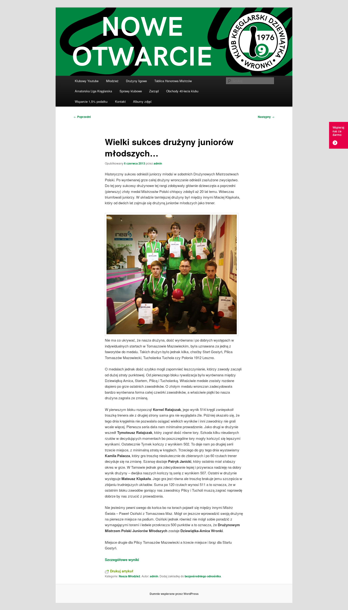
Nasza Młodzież (129, 576)
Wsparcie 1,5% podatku (91, 101)
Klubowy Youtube (86, 81)
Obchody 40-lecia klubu (182, 91)
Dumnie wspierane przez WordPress (174, 594)
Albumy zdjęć (142, 101)
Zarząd (154, 91)
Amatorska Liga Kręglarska (93, 91)
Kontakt (120, 101)
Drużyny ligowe (136, 81)
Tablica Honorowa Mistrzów (173, 81)
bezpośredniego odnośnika (203, 576)
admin (158, 163)
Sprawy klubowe (131, 91)
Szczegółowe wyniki (122, 559)
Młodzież (112, 81)
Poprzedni (82, 117)
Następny (266, 117)
